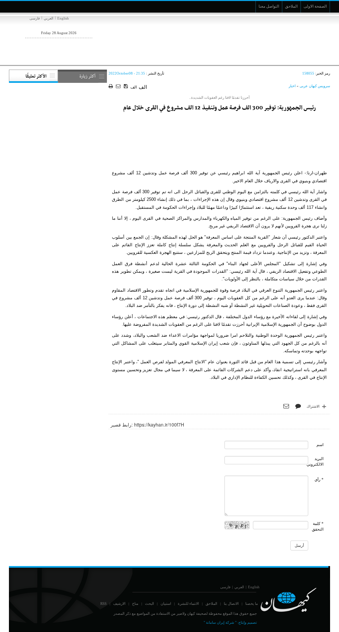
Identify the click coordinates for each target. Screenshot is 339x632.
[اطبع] (111, 86)
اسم (319, 444)
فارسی (34, 18)
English (63, 18)
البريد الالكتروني (315, 461)
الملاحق (211, 603)
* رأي (319, 479)
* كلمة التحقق (317, 526)
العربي (48, 18)
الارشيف (119, 603)
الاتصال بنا (231, 603)
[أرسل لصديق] (119, 86)
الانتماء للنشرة (188, 603)
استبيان (166, 603)
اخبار (292, 86)
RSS (103, 603)
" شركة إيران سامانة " (220, 622)
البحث (149, 603)
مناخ (135, 603)
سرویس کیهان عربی (315, 86)
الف (133, 87)
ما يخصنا (251, 603)
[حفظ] (126, 86)
